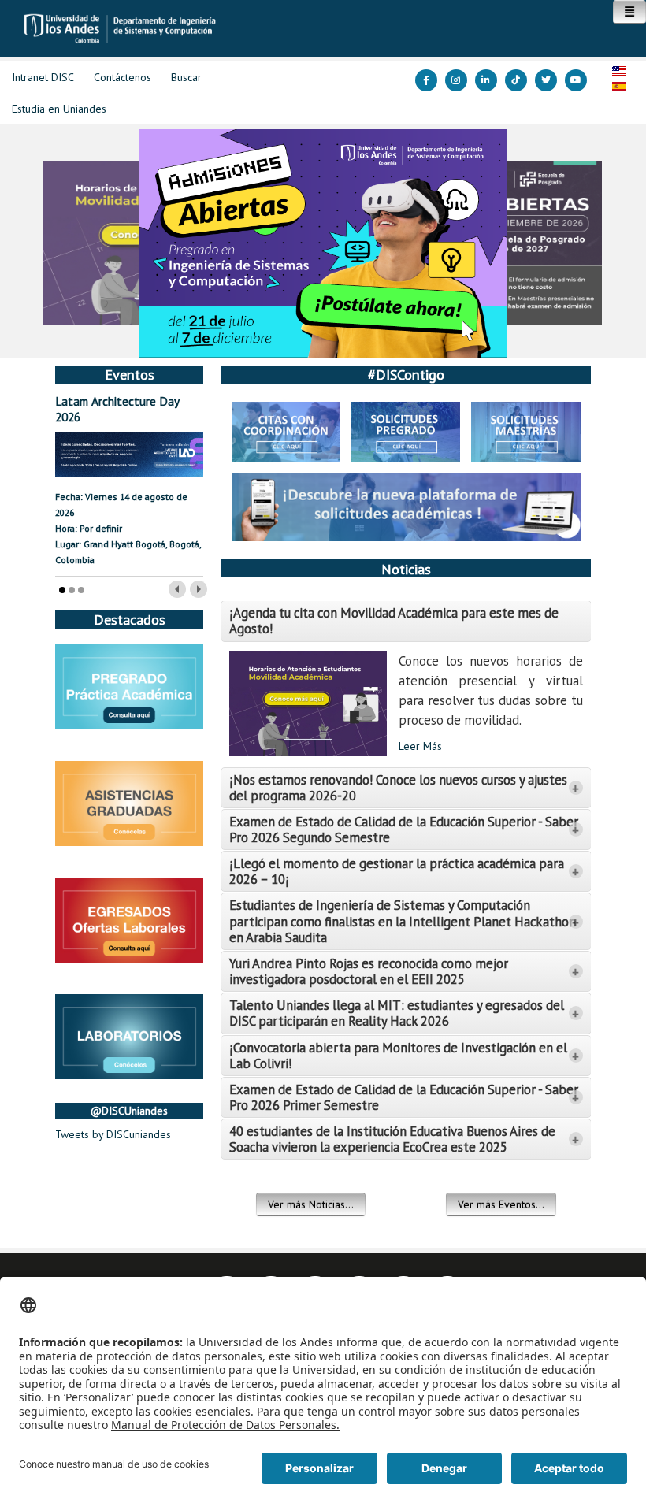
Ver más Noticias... (311, 1204)
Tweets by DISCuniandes (113, 1134)
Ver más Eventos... (501, 1204)
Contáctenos (122, 77)
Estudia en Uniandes (59, 109)
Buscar (186, 77)
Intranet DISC (43, 77)
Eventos (129, 374)
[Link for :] (323, 243)
